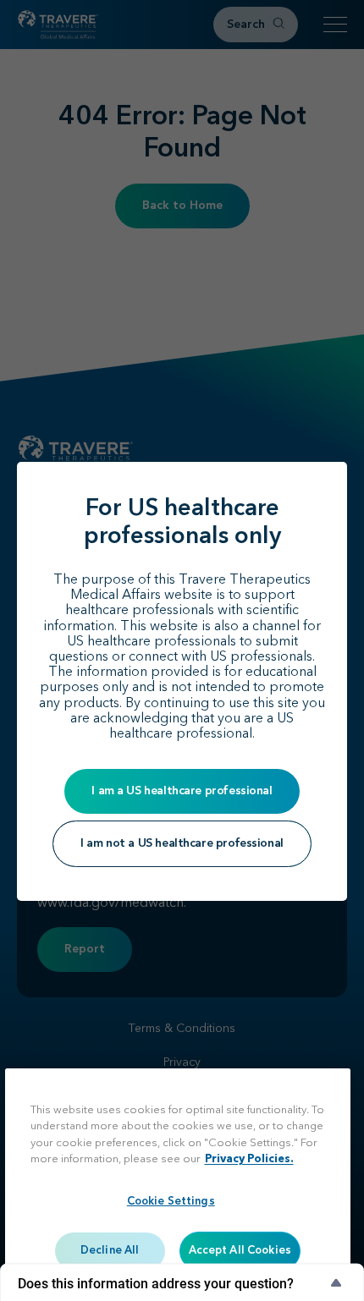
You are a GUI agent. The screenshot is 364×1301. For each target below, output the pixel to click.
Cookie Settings (171, 1201)
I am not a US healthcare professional (181, 843)
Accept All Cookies (240, 1250)
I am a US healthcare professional (181, 791)
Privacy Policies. (249, 1159)
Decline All (109, 1250)
